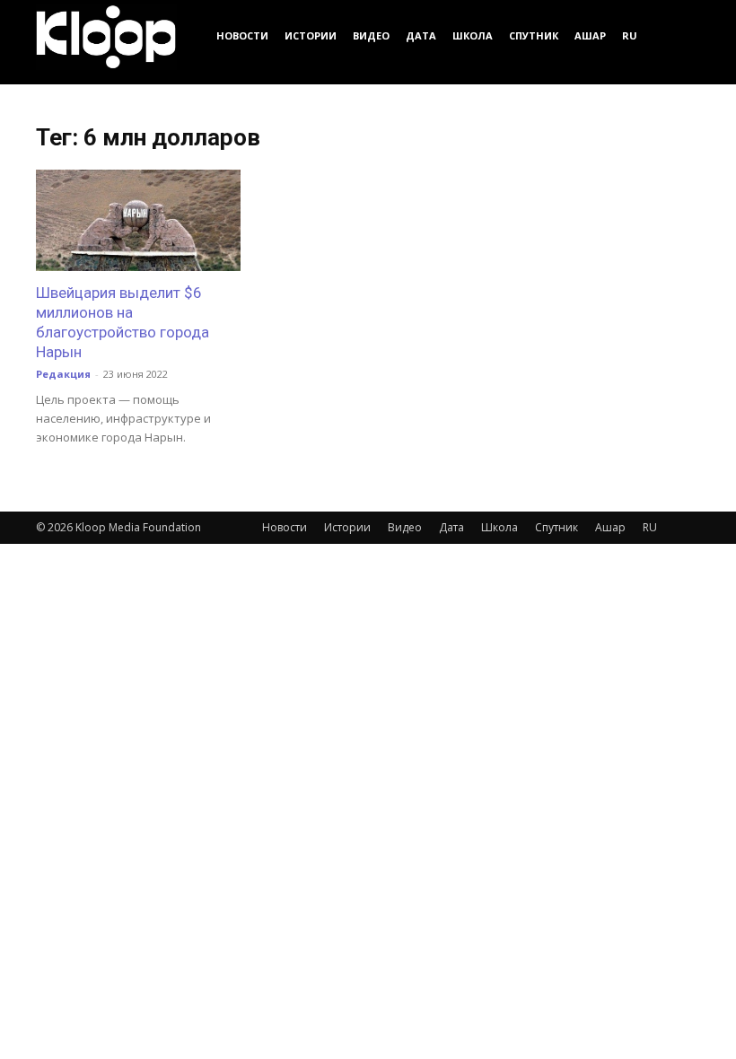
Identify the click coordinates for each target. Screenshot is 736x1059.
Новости (242, 35)
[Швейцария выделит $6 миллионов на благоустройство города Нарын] (138, 220)
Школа (472, 35)
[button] (678, 35)
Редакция (63, 374)
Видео (371, 35)
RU (629, 35)
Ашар (590, 35)
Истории (311, 35)
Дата (421, 35)
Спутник (533, 35)
